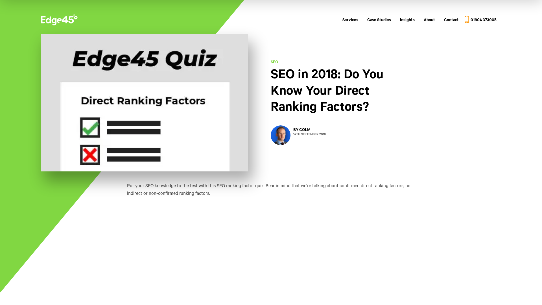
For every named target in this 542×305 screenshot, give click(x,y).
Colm (305, 130)
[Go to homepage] (59, 20)
